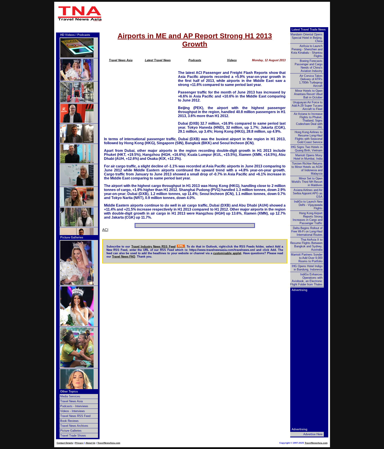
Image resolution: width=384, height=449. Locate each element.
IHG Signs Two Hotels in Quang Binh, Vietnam (306, 148)
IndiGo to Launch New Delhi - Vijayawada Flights (308, 205)
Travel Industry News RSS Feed (153, 246)
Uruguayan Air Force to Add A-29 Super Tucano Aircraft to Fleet (307, 106)
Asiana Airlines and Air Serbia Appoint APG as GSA (307, 193)
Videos (232, 60)
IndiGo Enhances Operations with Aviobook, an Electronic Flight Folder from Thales (306, 279)
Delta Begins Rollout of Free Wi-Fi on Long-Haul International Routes (306, 231)
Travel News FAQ (123, 256)
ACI (105, 230)
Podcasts (194, 60)
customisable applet (227, 253)
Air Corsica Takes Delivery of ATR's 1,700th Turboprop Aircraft (310, 80)
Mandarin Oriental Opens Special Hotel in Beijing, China (306, 38)
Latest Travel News (158, 60)
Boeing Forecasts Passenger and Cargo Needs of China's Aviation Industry (308, 66)
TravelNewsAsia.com (108, 443)
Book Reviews (69, 421)
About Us (90, 443)
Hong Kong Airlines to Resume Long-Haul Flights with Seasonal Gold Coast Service (308, 137)
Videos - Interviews (72, 411)
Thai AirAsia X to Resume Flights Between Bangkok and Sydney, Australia (306, 244)
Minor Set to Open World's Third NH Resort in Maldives (307, 182)
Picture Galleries (71, 237)
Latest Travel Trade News (309, 29)
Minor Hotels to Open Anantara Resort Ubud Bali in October (308, 94)
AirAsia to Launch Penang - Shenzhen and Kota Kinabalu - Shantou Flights (306, 51)
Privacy (79, 443)
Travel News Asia (120, 60)
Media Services (70, 396)
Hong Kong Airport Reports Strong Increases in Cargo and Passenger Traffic (307, 218)
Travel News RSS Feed (75, 416)
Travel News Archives (74, 425)
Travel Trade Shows (73, 435)
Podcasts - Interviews (74, 406)
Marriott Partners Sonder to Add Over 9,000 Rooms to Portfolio (306, 258)
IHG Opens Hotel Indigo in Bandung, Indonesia (307, 267)
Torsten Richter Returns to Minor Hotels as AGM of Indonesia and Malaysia (307, 168)
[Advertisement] (217, 14)
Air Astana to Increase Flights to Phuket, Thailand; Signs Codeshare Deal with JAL (308, 120)
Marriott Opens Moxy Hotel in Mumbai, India (308, 157)
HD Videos (67, 35)
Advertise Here (312, 434)
